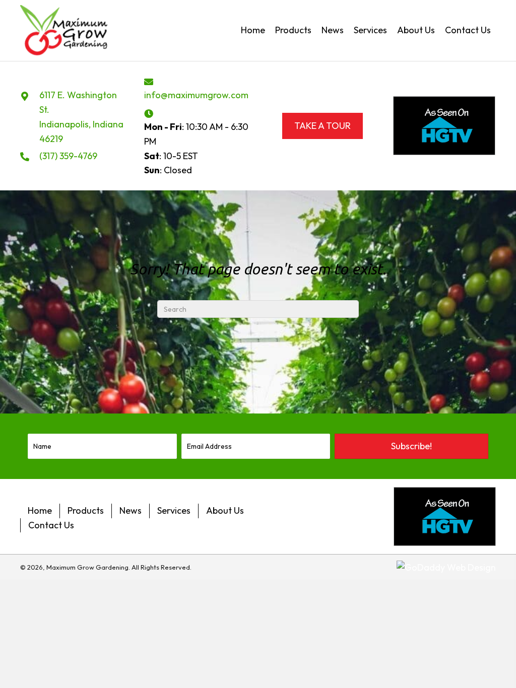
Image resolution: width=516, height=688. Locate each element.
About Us (225, 510)
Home (40, 510)
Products (86, 510)
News (130, 510)
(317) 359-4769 (68, 156)
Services (173, 510)
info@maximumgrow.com (196, 95)
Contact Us (51, 525)
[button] (411, 446)
